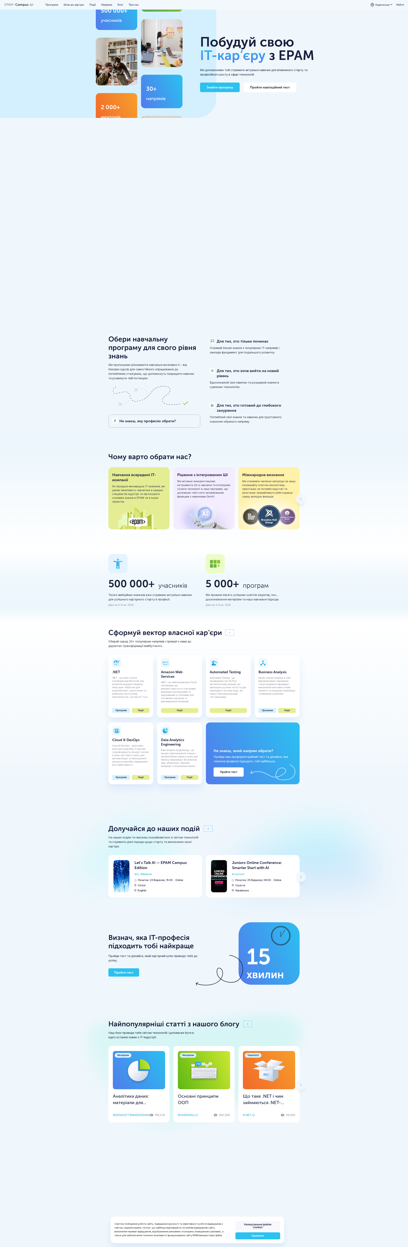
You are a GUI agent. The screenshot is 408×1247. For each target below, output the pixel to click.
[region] (197, 1230)
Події (141, 710)
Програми (121, 710)
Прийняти (257, 1235)
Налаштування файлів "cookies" (257, 1226)
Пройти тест (228, 772)
